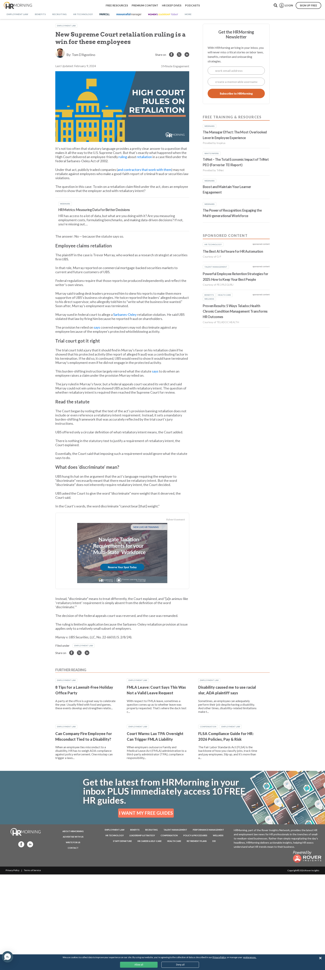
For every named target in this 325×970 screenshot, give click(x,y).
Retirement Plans (197, 841)
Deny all (180, 964)
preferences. (249, 957)
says (97, 327)
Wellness (218, 835)
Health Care (174, 841)
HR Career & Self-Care (149, 841)
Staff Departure (122, 841)
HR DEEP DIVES (171, 5)
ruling (122, 157)
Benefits (135, 829)
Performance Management (208, 829)
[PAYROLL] (104, 14)
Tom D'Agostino (83, 55)
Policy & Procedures (195, 835)
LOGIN (289, 5)
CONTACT (73, 848)
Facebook (20, 844)
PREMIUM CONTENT (145, 5)
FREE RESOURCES (117, 5)
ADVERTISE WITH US (73, 836)
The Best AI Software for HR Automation (233, 251)
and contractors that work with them (144, 170)
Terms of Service (32, 870)
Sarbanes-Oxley (125, 314)
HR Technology (115, 835)
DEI (214, 841)
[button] (7, 956)
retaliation (144, 157)
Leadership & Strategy (142, 835)
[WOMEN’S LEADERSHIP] (163, 14)
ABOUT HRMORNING (73, 831)
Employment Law (66, 25)
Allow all (138, 964)
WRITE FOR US (73, 842)
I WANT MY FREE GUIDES (146, 813)
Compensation (208, 726)
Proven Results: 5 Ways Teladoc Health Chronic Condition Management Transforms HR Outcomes (235, 311)
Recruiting (151, 829)
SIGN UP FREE (308, 5)
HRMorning (18, 5)
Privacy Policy (12, 870)
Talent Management (175, 829)
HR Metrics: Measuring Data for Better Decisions (94, 210)
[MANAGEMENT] (128, 14)
